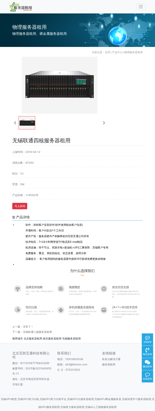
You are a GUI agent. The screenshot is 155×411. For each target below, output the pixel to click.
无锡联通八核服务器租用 (37, 331)
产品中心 (117, 52)
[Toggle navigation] (141, 6)
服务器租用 (108, 364)
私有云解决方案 (111, 359)
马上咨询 (20, 206)
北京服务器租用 (33, 338)
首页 (107, 52)
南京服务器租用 (52, 338)
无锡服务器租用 (71, 338)
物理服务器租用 (133, 52)
